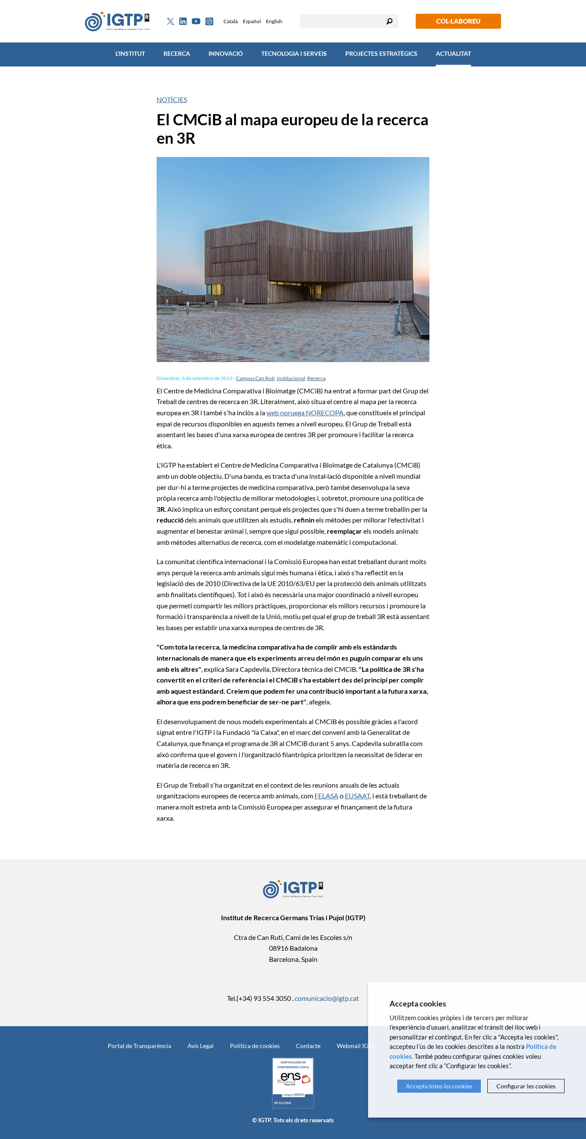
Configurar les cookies (526, 1086)
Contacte (308, 1045)
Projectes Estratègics (381, 53)
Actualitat (453, 53)
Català (231, 21)
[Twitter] (170, 21)
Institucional (291, 378)
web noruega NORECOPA (305, 412)
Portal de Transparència (139, 1045)
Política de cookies (255, 1045)
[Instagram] (209, 21)
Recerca (176, 53)
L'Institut (130, 53)
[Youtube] (196, 21)
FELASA (326, 796)
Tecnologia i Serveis (294, 53)
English (274, 21)
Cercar (389, 21)
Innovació (225, 53)
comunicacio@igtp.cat (327, 998)
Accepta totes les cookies (439, 1086)
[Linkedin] (183, 21)
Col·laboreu (458, 21)
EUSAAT (357, 796)
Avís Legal (200, 1045)
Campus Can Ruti (255, 378)
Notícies (172, 99)
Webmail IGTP (356, 1045)
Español (252, 21)
